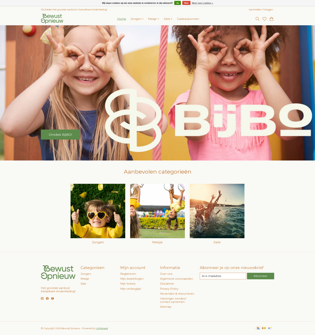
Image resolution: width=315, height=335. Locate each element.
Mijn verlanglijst (130, 288)
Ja (177, 3)
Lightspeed (102, 328)
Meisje (157, 242)
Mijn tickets (127, 283)
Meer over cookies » (202, 3)
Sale (217, 242)
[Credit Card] (258, 328)
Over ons (166, 273)
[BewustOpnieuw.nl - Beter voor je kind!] (52, 19)
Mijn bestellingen (131, 278)
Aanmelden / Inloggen (261, 9)
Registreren (128, 273)
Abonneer (260, 276)
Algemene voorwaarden (176, 278)
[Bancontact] (270, 328)
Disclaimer (167, 283)
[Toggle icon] (257, 19)
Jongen (98, 242)
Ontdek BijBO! (60, 134)
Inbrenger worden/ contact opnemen (173, 300)
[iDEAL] (264, 328)
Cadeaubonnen (188, 19)
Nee (186, 3)
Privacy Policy (169, 288)
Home (121, 19)
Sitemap (165, 306)
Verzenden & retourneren (177, 293)
